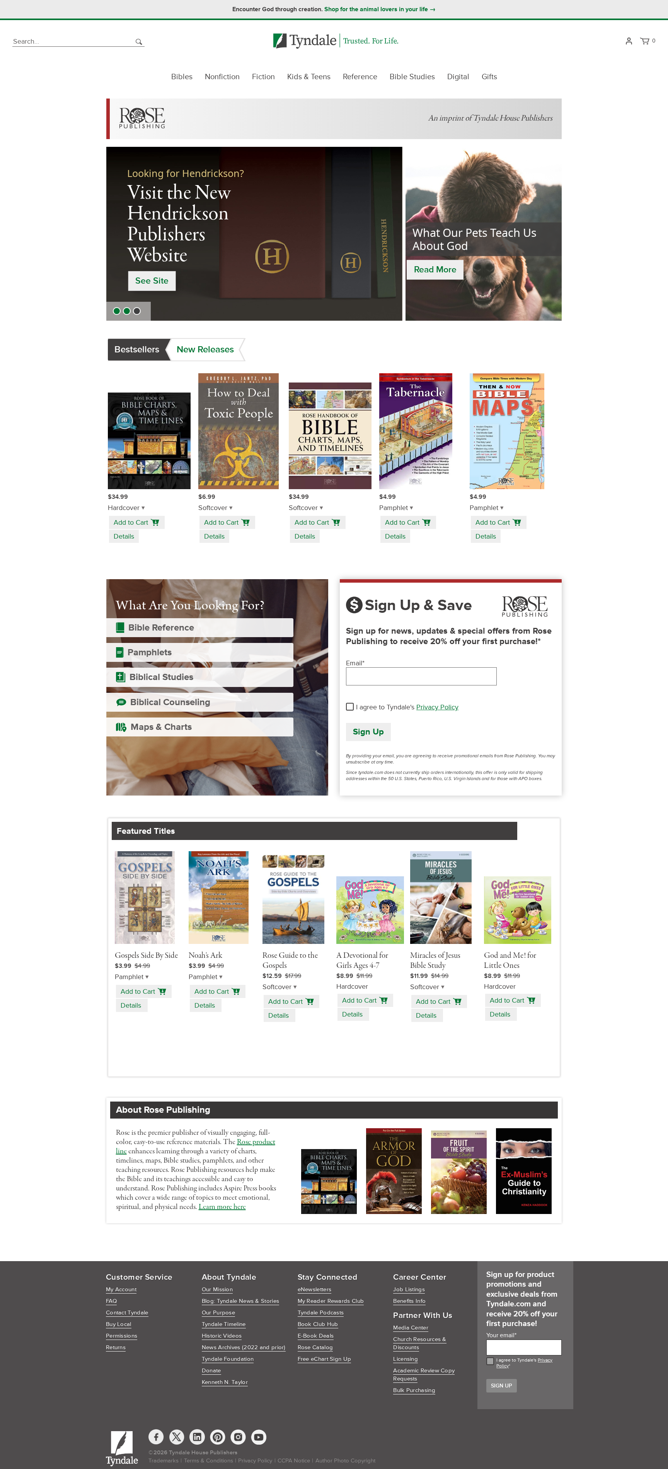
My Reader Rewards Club (331, 1301)
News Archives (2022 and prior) (244, 1347)
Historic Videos (222, 1336)
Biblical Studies (161, 677)
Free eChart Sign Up (324, 1359)
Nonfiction (222, 77)
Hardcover (124, 508)
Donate (211, 1370)
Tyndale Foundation (228, 1359)
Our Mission (217, 1289)
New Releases (205, 349)
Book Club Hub (318, 1324)
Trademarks (163, 1460)
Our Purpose (218, 1312)
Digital (458, 77)
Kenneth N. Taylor (225, 1382)
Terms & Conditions (208, 1460)
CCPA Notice (294, 1460)
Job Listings (409, 1289)
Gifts (489, 77)
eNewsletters (315, 1289)
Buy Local (118, 1324)
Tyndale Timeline (224, 1324)
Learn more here (222, 1207)
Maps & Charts (161, 727)
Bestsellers (136, 349)
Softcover (212, 508)
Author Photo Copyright (345, 1460)
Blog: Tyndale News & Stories (240, 1301)
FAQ (111, 1301)
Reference (360, 77)
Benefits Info (409, 1301)
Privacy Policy (437, 707)
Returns (116, 1347)
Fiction (263, 77)
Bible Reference (161, 627)
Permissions (121, 1336)
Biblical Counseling (170, 702)
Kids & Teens (309, 77)
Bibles (182, 77)
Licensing (405, 1359)
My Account (121, 1289)
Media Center (410, 1327)
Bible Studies (412, 77)
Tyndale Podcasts (321, 1312)
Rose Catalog (315, 1347)
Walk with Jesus (167, 262)
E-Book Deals (316, 1336)
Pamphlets (150, 652)
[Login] (628, 41)
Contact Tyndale (127, 1312)
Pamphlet (393, 508)
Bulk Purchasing (414, 1390)
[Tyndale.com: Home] (335, 41)
